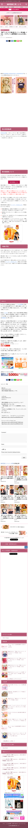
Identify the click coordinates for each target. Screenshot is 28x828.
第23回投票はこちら (14, 182)
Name (2, 444)
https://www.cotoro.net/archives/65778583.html (12, 422)
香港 (6, 799)
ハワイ (19, 799)
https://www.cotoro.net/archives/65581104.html (12, 423)
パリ (22, 799)
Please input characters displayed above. (10, 452)
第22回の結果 (3, 132)
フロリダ (11, 799)
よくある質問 (8, 823)
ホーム (4, 823)
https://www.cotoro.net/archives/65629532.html (12, 417)
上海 (8, 799)
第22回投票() (13, 73)
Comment (4, 432)
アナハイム (16, 799)
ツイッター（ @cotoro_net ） (17, 204)
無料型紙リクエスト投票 (7, 463)
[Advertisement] (14, 57)
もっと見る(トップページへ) (13, 678)
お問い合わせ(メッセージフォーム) (18, 823)
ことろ (3, 396)
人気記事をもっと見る (8, 741)
